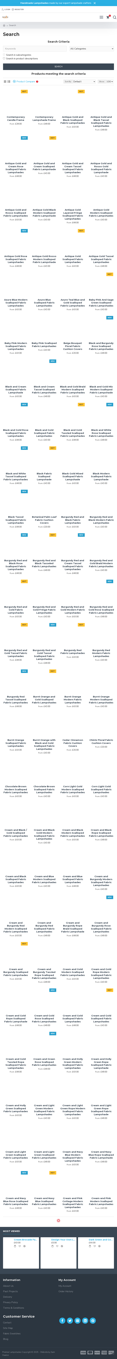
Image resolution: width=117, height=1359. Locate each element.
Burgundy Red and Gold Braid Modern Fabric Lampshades (101, 563)
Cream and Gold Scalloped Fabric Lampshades (72, 1018)
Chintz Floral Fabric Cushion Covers (101, 741)
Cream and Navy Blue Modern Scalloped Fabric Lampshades (72, 1156)
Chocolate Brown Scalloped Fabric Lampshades (44, 789)
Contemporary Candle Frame (16, 118)
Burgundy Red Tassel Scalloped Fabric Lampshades (16, 699)
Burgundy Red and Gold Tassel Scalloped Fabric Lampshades (44, 655)
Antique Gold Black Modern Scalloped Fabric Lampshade (44, 212)
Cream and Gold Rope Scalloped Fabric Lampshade (15, 1018)
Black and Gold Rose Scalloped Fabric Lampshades (15, 433)
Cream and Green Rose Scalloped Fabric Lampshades (44, 1062)
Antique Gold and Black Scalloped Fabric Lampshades (72, 120)
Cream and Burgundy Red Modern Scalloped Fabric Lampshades (16, 927)
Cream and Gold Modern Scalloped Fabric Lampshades (72, 972)
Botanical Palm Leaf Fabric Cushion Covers (44, 519)
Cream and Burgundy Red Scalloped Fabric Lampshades (44, 927)
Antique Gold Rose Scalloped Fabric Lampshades (15, 259)
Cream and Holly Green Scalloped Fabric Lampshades (16, 1108)
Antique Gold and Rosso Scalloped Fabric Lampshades (16, 212)
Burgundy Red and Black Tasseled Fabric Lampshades (44, 563)
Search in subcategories (18, 55)
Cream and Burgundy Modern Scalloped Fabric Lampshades (101, 881)
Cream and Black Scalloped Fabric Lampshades (15, 879)
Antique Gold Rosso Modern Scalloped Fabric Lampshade (44, 259)
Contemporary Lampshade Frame (44, 118)
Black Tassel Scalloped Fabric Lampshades (15, 519)
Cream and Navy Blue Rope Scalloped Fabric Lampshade (101, 1154)
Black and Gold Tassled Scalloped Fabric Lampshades (72, 433)
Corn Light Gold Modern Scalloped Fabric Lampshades (72, 789)
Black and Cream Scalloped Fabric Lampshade (15, 389)
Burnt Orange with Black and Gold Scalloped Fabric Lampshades (44, 744)
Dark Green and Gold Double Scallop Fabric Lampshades (81, 1239)
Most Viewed (11, 1231)
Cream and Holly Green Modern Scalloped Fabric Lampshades (72, 1063)
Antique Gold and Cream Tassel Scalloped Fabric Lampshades (72, 168)
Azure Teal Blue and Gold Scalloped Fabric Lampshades (72, 302)
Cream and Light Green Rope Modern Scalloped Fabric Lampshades (72, 1110)
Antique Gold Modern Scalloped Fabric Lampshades (101, 212)
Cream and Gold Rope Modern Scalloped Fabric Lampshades (101, 974)
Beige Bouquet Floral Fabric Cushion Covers (72, 346)
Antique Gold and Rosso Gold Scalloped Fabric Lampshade (101, 168)
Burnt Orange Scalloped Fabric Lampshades (15, 743)
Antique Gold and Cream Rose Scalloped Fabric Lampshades (15, 168)
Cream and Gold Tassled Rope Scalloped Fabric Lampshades (15, 1063)
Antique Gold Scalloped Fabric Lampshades (72, 259)
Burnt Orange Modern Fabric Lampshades (73, 699)
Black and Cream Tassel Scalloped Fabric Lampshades (44, 389)
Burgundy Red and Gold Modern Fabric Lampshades (72, 609)
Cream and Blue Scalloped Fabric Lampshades (72, 879)
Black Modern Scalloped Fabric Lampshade (101, 476)
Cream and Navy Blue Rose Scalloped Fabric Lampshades (15, 1201)
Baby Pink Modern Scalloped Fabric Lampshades (16, 346)
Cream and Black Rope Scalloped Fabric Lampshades (101, 832)
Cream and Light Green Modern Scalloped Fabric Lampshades (44, 1110)
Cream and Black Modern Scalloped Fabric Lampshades (72, 832)
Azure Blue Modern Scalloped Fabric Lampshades (15, 302)
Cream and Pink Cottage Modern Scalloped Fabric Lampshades (72, 1203)
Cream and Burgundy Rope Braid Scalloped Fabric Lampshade (72, 927)
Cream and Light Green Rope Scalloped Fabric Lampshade (101, 1110)
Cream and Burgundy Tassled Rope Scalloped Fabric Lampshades (44, 974)
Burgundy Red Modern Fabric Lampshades (101, 653)
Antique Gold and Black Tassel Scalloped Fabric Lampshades (101, 121)
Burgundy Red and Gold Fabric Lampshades (15, 609)
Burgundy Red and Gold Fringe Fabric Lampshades (44, 609)
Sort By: (68, 81)
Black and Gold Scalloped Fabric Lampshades (44, 433)
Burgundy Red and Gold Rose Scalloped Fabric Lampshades (101, 609)
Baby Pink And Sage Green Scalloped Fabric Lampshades (101, 302)
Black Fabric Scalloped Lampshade (44, 476)
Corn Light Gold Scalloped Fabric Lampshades (101, 789)
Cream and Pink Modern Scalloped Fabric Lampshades (101, 1201)
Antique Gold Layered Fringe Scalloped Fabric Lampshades (72, 214)
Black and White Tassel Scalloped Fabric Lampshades (16, 476)
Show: (102, 81)
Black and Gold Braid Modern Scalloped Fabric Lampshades (72, 389)
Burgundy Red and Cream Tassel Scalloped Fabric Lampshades (72, 565)
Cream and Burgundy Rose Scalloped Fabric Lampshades (101, 927)
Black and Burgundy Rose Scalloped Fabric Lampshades (101, 346)
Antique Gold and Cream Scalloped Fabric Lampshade (44, 166)
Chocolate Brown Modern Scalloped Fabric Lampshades (16, 789)
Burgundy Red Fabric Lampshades (72, 652)
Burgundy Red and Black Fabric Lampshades (72, 519)
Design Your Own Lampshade (44, 1239)
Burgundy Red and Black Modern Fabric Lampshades (101, 519)
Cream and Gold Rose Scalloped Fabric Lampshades (44, 1018)
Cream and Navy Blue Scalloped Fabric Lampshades (44, 1201)
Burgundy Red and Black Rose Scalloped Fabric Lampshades (15, 565)
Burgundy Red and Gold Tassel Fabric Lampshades (15, 653)
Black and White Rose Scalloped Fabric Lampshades (101, 433)
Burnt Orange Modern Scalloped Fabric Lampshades (101, 699)
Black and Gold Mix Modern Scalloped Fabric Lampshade (101, 389)
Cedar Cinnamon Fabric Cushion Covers (72, 743)
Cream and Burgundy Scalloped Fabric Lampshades (15, 972)
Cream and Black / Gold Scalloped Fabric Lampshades (16, 832)
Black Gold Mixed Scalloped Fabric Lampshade (72, 476)
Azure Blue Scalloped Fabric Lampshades (44, 302)
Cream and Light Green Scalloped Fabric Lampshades (16, 1154)
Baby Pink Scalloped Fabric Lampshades (44, 345)
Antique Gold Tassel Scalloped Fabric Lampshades (101, 259)
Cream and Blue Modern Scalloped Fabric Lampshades (44, 879)
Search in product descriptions (22, 58)
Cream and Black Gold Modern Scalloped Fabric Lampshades (44, 834)
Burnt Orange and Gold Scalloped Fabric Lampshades (44, 699)
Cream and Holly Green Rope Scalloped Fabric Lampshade (101, 1063)
